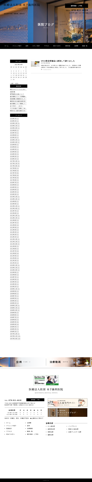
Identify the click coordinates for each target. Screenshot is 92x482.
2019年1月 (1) (14, 137)
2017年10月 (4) (15, 166)
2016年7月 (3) (14, 182)
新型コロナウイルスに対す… (18, 89)
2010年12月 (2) (15, 265)
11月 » (17, 83)
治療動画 (30, 428)
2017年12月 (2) (15, 161)
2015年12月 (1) (15, 196)
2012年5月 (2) (14, 227)
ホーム (8, 423)
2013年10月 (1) (15, 208)
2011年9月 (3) (14, 246)
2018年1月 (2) (14, 159)
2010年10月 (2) (15, 270)
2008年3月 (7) (14, 327)
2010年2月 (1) (14, 284)
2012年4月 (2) (14, 230)
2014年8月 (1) (14, 201)
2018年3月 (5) (14, 154)
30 (11, 79)
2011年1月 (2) (14, 263)
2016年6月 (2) (14, 185)
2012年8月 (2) (14, 220)
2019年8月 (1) (14, 130)
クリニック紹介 (11, 426)
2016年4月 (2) (14, 189)
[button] (67, 46)
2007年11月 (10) (15, 336)
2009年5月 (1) (14, 298)
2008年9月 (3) (14, 312)
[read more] (47, 69)
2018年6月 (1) (14, 147)
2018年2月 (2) (14, 156)
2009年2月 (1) (14, 301)
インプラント (72, 426)
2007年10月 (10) (15, 338)
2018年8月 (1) (14, 144)
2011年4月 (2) (14, 258)
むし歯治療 (51, 426)
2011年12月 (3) (15, 239)
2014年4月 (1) (14, 204)
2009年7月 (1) (14, 296)
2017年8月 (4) (14, 170)
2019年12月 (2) (15, 123)
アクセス (9, 431)
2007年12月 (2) (15, 334)
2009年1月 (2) (14, 303)
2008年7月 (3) (14, 317)
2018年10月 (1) (15, 142)
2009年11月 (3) (15, 289)
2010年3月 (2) (14, 282)
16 (11, 75)
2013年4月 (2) (14, 213)
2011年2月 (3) (14, 260)
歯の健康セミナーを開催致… (18, 96)
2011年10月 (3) (15, 244)
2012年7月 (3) (14, 222)
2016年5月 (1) (14, 187)
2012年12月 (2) (15, 215)
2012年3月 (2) (14, 232)
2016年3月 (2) (14, 192)
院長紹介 (9, 428)
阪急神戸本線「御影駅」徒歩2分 (14, 13)
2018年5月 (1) (14, 149)
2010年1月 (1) (14, 286)
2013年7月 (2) (14, 211)
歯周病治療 (51, 429)
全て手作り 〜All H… (16, 106)
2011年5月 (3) (14, 256)
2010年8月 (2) (14, 275)
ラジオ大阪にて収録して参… (18, 108)
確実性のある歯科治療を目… (18, 101)
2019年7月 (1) (14, 133)
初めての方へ (10, 434)
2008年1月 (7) (14, 331)
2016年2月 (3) (14, 194)
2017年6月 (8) (14, 175)
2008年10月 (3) (15, 310)
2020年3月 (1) (14, 118)
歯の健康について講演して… (18, 103)
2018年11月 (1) (15, 140)
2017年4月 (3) (14, 180)
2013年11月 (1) (15, 206)
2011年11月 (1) (15, 241)
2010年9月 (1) (14, 272)
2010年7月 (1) (14, 277)
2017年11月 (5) (15, 163)
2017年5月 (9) (14, 178)
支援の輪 (12, 92)
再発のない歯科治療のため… (18, 111)
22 (26, 75)
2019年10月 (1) (15, 128)
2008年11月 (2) (15, 308)
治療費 (29, 423)
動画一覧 (30, 431)
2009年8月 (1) (14, 293)
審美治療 (50, 435)
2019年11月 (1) (15, 125)
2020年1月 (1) (14, 121)
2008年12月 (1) (15, 305)
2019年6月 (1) (14, 135)
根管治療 (50, 432)
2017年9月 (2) (14, 168)
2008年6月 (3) (14, 319)
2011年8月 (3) (14, 248)
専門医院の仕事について (17, 94)
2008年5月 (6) (14, 322)
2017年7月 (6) (14, 173)
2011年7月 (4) (14, 251)
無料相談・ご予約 (76, 6)
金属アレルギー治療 (74, 432)
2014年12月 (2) (15, 199)
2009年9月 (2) (14, 291)
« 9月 (12, 83)
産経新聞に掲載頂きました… (18, 99)
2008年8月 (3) (14, 315)
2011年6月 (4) (14, 253)
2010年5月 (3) (14, 279)
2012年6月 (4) (14, 225)
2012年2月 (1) (14, 234)
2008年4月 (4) (14, 324)
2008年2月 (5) (14, 329)
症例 (28, 426)
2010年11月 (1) (15, 267)
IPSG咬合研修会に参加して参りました (58, 61)
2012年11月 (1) (15, 218)
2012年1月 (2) (14, 237)
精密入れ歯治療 (73, 429)
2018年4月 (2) (14, 152)
